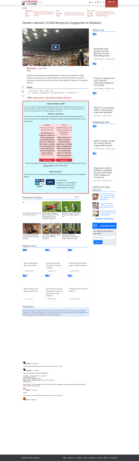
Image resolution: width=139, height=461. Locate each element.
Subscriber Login (111, 5)
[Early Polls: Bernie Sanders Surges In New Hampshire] (78, 255)
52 (94, 153)
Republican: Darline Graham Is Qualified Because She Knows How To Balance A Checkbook (103, 173)
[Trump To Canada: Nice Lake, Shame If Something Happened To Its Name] (104, 69)
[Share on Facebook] (23, 87)
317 (47, 275)
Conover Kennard (98, 88)
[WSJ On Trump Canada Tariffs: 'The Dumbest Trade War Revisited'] (104, 98)
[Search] (103, 2)
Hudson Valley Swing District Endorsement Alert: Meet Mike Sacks (107, 205)
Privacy (99, 458)
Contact (79, 458)
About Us (71, 458)
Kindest (39, 186)
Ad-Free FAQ (47, 166)
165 (24, 275)
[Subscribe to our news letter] (101, 2)
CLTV (40, 2)
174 (69, 250)
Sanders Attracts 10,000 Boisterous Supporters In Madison (61, 23)
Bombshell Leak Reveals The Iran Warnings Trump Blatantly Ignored (102, 52)
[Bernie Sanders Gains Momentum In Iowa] (33, 280)
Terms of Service (32, 315)
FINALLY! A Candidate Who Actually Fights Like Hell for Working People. (108, 213)
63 (94, 126)
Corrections (113, 458)
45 (94, 93)
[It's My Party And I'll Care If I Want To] (78, 280)
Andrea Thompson (99, 59)
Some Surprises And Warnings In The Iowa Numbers (53, 265)
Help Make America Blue (104, 219)
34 (23, 96)
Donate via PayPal (50, 182)
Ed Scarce (32, 68)
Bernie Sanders (38, 97)
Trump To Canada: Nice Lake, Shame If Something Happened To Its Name (104, 81)
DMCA (105, 458)
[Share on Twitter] (23, 91)
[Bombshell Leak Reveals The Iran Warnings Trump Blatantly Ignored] (104, 39)
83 (94, 63)
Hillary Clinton (50, 97)
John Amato (97, 115)
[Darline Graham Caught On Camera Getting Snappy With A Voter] (104, 131)
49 (94, 34)
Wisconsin (67, 97)
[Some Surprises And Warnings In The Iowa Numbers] (55, 255)
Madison (59, 97)
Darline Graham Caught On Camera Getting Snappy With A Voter (104, 143)
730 (69, 275)
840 (24, 250)
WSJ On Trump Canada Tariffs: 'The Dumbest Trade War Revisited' (104, 110)
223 (47, 250)
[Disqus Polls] (56, 338)
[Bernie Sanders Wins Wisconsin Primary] (33, 255)
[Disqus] (55, 381)
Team (65, 458)
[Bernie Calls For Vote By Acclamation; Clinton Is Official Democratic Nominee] (55, 280)
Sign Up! (98, 242)
